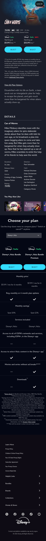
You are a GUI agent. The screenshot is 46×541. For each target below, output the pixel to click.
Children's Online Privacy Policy (14, 453)
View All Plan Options (13, 85)
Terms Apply (8, 394)
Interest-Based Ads (10, 471)
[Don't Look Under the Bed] (32, 206)
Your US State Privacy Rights (13, 458)
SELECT (13, 50)
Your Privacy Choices (11, 466)
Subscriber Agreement (11, 462)
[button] (23, 476)
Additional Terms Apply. (16, 77)
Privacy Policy (9, 449)
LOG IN (39, 4)
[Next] (42, 206)
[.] (6, 514)
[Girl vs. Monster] (13, 206)
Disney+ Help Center (29, 422)
